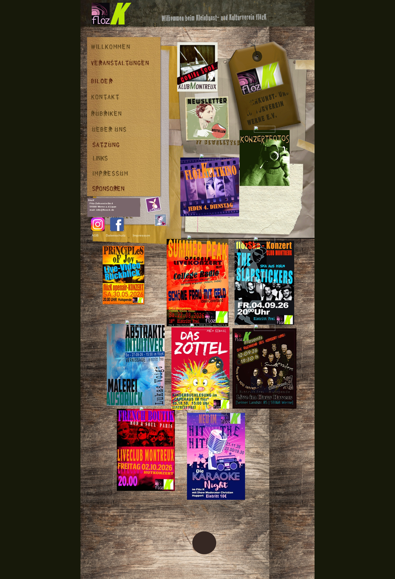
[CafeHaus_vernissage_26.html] (136, 404)
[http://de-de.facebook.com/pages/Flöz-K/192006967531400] (117, 230)
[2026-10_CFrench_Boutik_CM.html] (146, 490)
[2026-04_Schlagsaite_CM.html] (197, 90)
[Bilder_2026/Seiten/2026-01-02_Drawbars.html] (265, 185)
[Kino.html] (209, 215)
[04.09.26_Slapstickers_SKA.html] (264, 324)
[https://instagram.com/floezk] (97, 230)
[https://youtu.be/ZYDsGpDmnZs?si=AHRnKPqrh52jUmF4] (123, 303)
